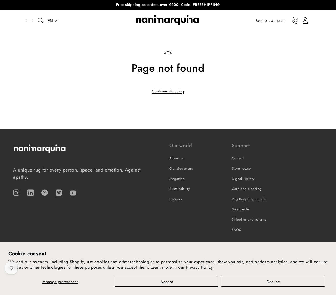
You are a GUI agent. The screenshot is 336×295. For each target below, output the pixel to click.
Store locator (242, 168)
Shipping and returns (249, 219)
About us (176, 158)
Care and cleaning (246, 188)
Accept (166, 282)
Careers (175, 198)
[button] (32, 20)
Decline (273, 282)
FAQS (236, 229)
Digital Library (243, 178)
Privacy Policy (199, 267)
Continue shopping (168, 91)
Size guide (240, 209)
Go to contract (270, 20)
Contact (238, 158)
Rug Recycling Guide (249, 198)
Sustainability (179, 188)
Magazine (177, 178)
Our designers (181, 168)
